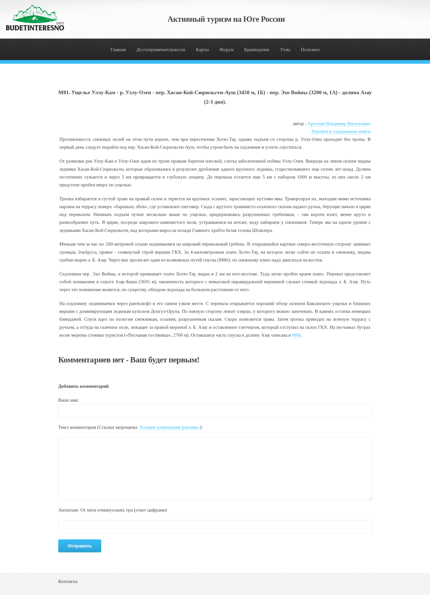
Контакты (67, 581)
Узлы (285, 49)
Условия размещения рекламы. (169, 427)
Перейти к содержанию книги (341, 131)
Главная (118, 49)
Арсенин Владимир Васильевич (339, 123)
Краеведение (256, 49)
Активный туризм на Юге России (226, 19)
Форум (226, 49)
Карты (202, 49)
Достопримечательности (160, 49)
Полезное (310, 49)
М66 (296, 335)
